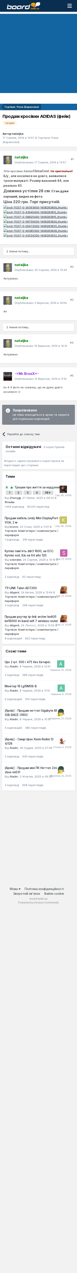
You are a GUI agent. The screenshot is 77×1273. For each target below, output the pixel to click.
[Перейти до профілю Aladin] (60, 664)
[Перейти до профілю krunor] (63, 520)
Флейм (9, 502)
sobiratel (15, 559)
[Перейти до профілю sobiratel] (63, 553)
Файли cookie (54, 893)
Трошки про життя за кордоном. (38, 487)
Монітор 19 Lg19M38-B (21, 686)
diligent (14, 592)
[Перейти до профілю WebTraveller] (63, 489)
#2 (72, 266)
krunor (14, 526)
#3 (72, 299)
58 (47, 492)
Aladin (14, 666)
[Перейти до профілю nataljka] (7, 160)
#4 (72, 342)
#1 (72, 159)
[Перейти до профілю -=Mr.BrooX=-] (7, 376)
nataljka (18, 133)
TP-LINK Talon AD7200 (21, 588)
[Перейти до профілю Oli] (62, 741)
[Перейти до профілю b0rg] (60, 712)
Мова (14, 889)
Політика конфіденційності (44, 889)
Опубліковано (40, 162)
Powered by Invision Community (38, 902)
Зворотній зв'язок (26, 893)
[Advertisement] (38, 52)
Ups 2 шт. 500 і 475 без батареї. (28, 662)
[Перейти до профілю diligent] (63, 590)
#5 (72, 375)
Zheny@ (15, 498)
